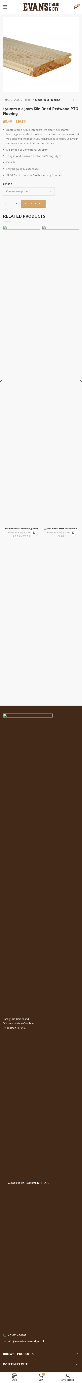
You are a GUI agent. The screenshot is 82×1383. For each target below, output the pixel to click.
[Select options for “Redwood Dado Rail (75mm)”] (34, 532)
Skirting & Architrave (26, 533)
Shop (17, 100)
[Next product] (77, 100)
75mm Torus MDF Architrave (60, 528)
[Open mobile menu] (5, 7)
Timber (27, 100)
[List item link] (41, 1335)
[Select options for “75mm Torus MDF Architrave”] (73, 532)
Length (7, 184)
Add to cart (33, 204)
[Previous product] (69, 100)
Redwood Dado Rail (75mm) (21, 528)
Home (6, 100)
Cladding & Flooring (47, 100)
